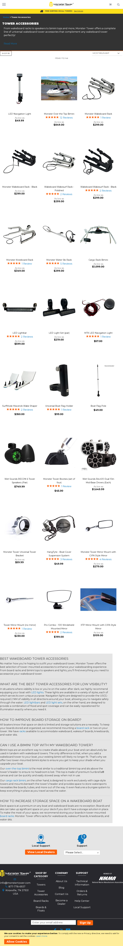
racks (22, 731)
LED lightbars (32, 702)
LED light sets (54, 702)
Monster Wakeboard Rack (98, 114)
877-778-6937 (17, 886)
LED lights (37, 692)
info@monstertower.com (15, 882)
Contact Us (61, 894)
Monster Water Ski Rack (59, 260)
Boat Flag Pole (98, 406)
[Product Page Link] (20, 88)
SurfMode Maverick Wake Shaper (19, 406)
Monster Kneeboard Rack (19, 260)
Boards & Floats (41, 909)
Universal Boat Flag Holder (59, 406)
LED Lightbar (20, 333)
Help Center (82, 901)
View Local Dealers (41, 852)
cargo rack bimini (16, 780)
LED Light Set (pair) (59, 333)
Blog (61, 887)
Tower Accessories (41, 893)
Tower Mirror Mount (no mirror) (20, 625)
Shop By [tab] (6, 53)
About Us (61, 881)
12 (66, 117)
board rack (82, 728)
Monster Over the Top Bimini (59, 114)
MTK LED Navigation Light (98, 333)
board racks (7, 816)
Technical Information (82, 883)
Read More (10, 43)
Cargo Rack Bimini (98, 260)
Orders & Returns (82, 893)
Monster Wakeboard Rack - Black (19, 187)
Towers (41, 884)
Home (6, 17)
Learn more (41, 936)
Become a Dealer (62, 902)
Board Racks (40, 901)
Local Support (82, 907)
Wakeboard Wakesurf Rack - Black (98, 187)
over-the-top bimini (17, 768)
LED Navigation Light (19, 114)
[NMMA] (107, 882)
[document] (62, 938)
